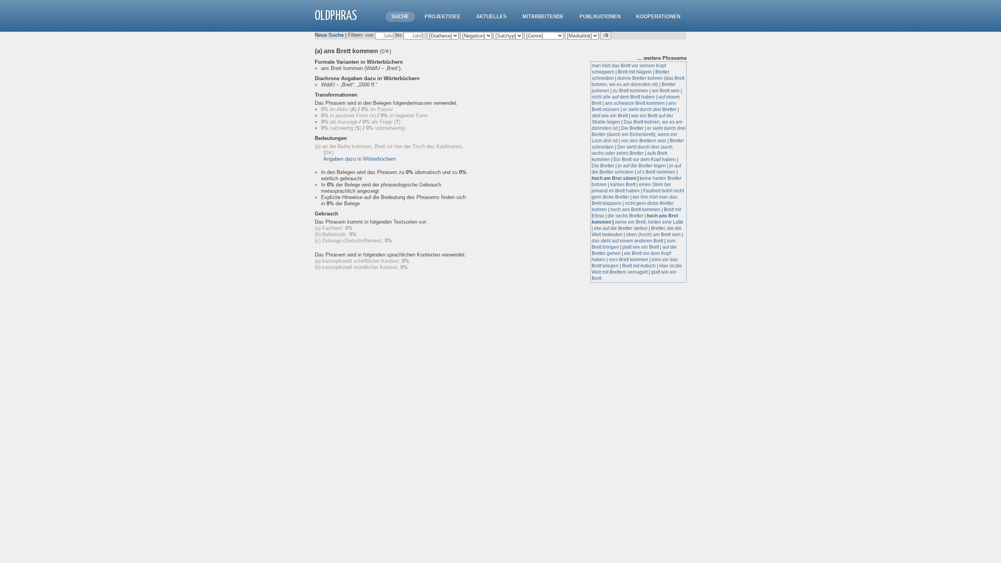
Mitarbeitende (543, 17)
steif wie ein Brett (610, 115)
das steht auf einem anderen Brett (627, 241)
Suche (400, 17)
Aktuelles (491, 17)
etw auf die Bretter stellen (621, 228)
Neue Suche (329, 35)
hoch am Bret (614, 178)
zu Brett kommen (630, 90)
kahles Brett (622, 184)
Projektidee (443, 17)
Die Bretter (632, 128)
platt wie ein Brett (640, 247)
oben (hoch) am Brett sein (653, 234)
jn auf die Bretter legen (642, 166)
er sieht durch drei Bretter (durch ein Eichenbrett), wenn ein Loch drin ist (638, 134)
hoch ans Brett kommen (635, 209)
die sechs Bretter (625, 216)
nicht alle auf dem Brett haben (623, 97)
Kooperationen (658, 17)
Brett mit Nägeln (635, 72)
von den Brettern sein (643, 140)
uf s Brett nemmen (656, 172)
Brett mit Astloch (639, 266)
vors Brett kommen (628, 259)
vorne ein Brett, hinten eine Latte (649, 222)
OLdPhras (336, 16)
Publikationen (600, 17)
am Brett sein (666, 90)
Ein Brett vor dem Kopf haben (645, 159)
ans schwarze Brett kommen (635, 103)
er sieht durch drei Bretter (649, 109)
